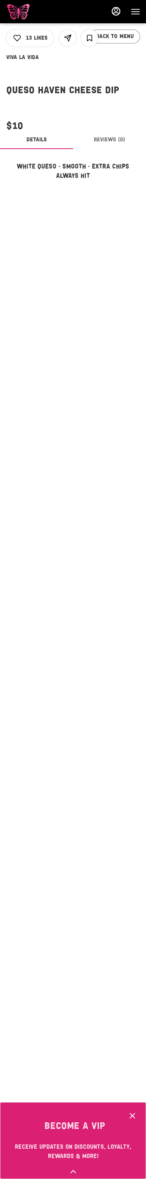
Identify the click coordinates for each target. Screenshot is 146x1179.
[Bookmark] (89, 38)
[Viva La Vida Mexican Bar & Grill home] (41, 11)
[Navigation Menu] (135, 11)
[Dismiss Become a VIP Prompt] (132, 1115)
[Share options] (67, 38)
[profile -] (116, 11)
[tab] (36, 139)
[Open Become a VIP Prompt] (73, 1171)
